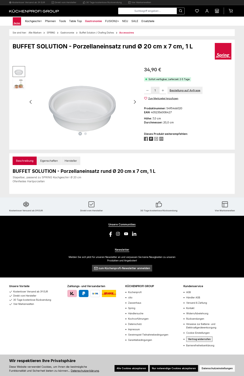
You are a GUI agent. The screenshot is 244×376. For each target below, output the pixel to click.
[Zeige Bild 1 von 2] (80, 133)
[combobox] (147, 11)
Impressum (134, 329)
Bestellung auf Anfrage (185, 90)
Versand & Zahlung (196, 302)
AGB (188, 292)
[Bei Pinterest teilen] (151, 138)
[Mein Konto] (207, 10)
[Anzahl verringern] (147, 90)
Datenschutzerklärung (85, 370)
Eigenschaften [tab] (49, 160)
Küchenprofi (135, 292)
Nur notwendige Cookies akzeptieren (174, 368)
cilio (130, 297)
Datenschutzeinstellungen (217, 368)
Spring (131, 308)
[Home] (17, 21)
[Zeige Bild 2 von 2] (85, 133)
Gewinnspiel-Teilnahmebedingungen (148, 334)
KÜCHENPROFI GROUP (139, 286)
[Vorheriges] (30, 102)
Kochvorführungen (138, 318)
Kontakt (190, 308)
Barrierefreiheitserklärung (200, 345)
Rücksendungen (195, 318)
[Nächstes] (134, 102)
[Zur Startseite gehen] (34, 11)
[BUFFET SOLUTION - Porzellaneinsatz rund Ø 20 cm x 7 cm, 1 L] (83, 101)
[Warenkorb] (231, 10)
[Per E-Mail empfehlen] (161, 138)
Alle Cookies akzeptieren (131, 368)
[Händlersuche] (217, 10)
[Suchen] (181, 11)
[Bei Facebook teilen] (145, 138)
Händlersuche (135, 313)
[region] (75, 101)
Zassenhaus (134, 302)
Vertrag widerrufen (199, 339)
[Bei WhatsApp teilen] (156, 138)
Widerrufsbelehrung (197, 313)
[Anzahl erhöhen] (163, 90)
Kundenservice (193, 286)
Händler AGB (193, 297)
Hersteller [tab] (71, 160)
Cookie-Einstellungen (198, 332)
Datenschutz (135, 324)
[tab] (25, 161)
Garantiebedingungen (140, 340)
